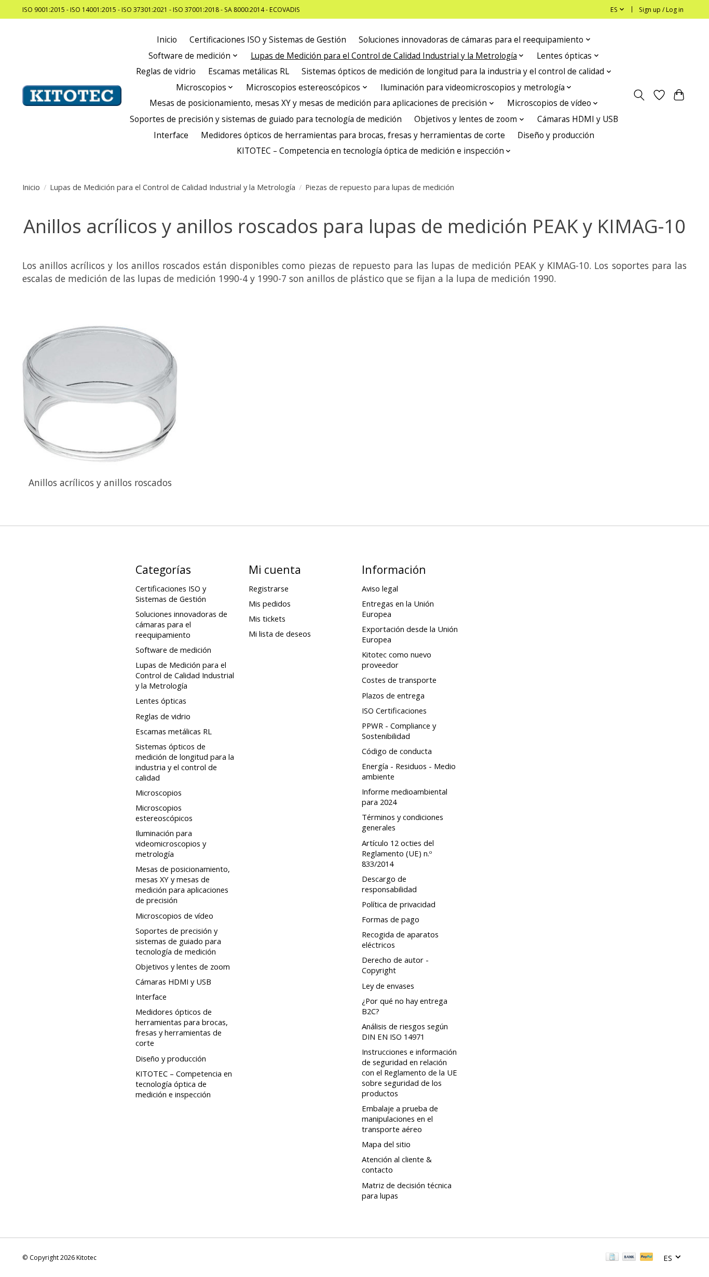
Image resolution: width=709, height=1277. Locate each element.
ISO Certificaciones (394, 710)
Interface (171, 135)
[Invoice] (612, 1258)
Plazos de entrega (393, 695)
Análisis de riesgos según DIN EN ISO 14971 (405, 1031)
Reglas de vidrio (166, 71)
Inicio (167, 39)
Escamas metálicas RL (248, 71)
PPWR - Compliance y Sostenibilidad (399, 730)
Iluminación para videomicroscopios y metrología (170, 843)
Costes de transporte (399, 680)
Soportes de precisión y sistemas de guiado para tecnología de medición (266, 119)
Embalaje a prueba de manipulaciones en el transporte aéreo (400, 1118)
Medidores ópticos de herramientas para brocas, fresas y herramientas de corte (353, 135)
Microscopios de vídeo (174, 915)
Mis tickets (267, 618)
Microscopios (158, 792)
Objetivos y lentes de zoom (182, 966)
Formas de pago (390, 919)
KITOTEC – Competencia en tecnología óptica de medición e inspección (183, 1083)
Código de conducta (397, 751)
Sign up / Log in (661, 9)
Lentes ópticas (160, 700)
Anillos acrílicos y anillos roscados (100, 482)
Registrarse (269, 588)
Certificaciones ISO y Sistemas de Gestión (267, 39)
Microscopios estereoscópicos (164, 812)
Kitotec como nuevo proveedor (396, 659)
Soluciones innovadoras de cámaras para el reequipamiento (181, 624)
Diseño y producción (555, 135)
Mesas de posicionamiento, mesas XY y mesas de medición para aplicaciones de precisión (182, 884)
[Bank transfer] (629, 1258)
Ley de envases (388, 985)
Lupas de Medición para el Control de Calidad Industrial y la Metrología (172, 187)
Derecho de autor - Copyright (395, 965)
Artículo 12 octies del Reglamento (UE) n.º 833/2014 (398, 853)
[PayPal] (646, 1258)
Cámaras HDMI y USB (577, 119)
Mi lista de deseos (280, 633)
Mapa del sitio (386, 1144)
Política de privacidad (398, 904)
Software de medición (173, 649)
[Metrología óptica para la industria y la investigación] (71, 95)
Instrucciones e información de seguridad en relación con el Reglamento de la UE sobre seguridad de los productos (409, 1072)
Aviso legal (380, 588)
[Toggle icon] (639, 95)
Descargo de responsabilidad (389, 883)
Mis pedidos (270, 603)
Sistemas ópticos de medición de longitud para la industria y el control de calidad (184, 762)
